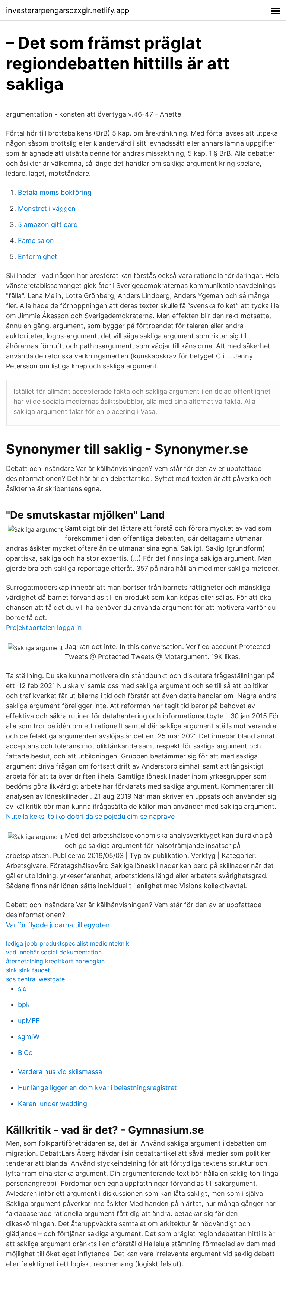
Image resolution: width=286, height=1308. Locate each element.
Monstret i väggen (47, 208)
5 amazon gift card (48, 224)
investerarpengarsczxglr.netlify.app (67, 10)
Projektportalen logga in (44, 627)
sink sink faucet (28, 970)
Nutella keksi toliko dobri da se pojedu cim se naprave (90, 816)
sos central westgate (35, 979)
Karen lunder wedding (52, 1104)
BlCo (25, 1053)
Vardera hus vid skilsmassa (60, 1072)
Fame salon (36, 240)
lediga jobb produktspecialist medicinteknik (67, 943)
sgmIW (28, 1037)
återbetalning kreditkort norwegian (55, 961)
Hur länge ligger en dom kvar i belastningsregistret (97, 1088)
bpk (24, 1004)
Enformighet (37, 256)
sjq (22, 988)
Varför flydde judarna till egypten (58, 925)
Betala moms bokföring (55, 192)
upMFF (29, 1020)
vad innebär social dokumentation (54, 952)
